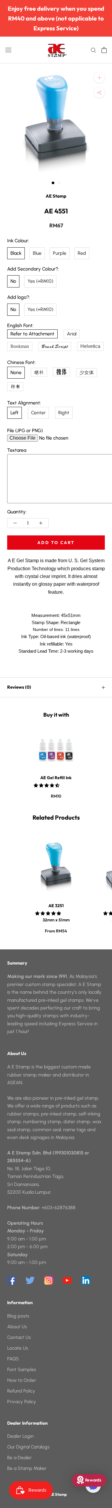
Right (63, 412)
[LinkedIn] (85, 1280)
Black (16, 253)
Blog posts (18, 1316)
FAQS (13, 1359)
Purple (59, 253)
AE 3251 (56, 905)
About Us (17, 1326)
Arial (71, 334)
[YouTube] (67, 1280)
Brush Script (55, 346)
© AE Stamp (56, 1494)
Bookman (19, 346)
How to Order (21, 1380)
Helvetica (90, 346)
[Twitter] (30, 1280)
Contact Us (19, 1337)
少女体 (86, 372)
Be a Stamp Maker (27, 1468)
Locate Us (17, 1348)
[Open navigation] (8, 50)
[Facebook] (11, 1280)
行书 (15, 386)
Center (38, 412)
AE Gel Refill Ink (56, 777)
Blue (37, 253)
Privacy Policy (21, 1401)
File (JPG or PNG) (25, 430)
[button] (47, 785)
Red (82, 253)
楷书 (39, 372)
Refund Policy (21, 1391)
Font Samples (21, 1369)
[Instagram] (48, 1280)
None (16, 372)
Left (14, 412)
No (13, 281)
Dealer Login (20, 1436)
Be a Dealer (19, 1457)
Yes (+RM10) (40, 281)
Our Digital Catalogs (28, 1447)
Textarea (16, 450)
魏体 (61, 372)
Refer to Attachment (32, 334)
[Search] (93, 49)
